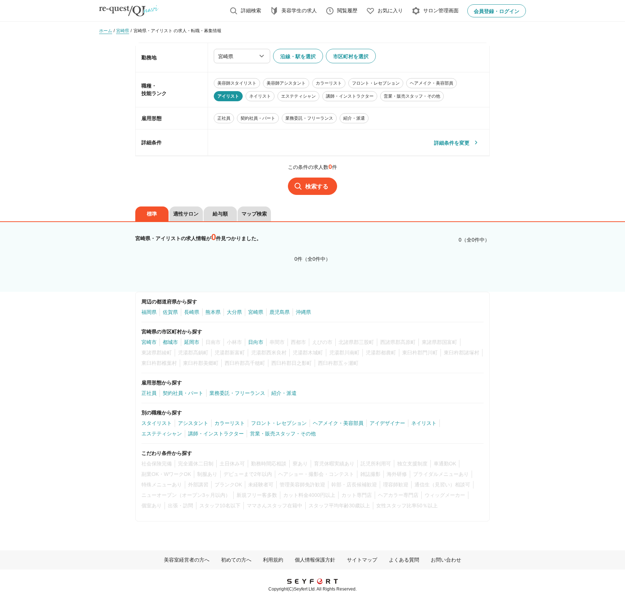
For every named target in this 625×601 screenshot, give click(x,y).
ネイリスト (424, 423)
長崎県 (191, 312)
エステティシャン (161, 433)
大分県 (234, 312)
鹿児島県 (279, 312)
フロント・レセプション (279, 423)
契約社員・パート (183, 393)
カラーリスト (229, 423)
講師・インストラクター (216, 433)
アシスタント (193, 423)
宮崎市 (149, 342)
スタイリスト (156, 423)
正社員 (149, 393)
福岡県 (149, 312)
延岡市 (191, 342)
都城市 (170, 342)
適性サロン (186, 214)
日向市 (255, 342)
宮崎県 (255, 312)
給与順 (220, 214)
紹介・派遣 (284, 393)
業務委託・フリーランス (237, 393)
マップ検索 (254, 214)
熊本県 (213, 312)
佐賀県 (170, 312)
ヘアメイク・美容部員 (338, 423)
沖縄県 (303, 312)
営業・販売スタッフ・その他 (283, 433)
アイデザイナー (387, 423)
